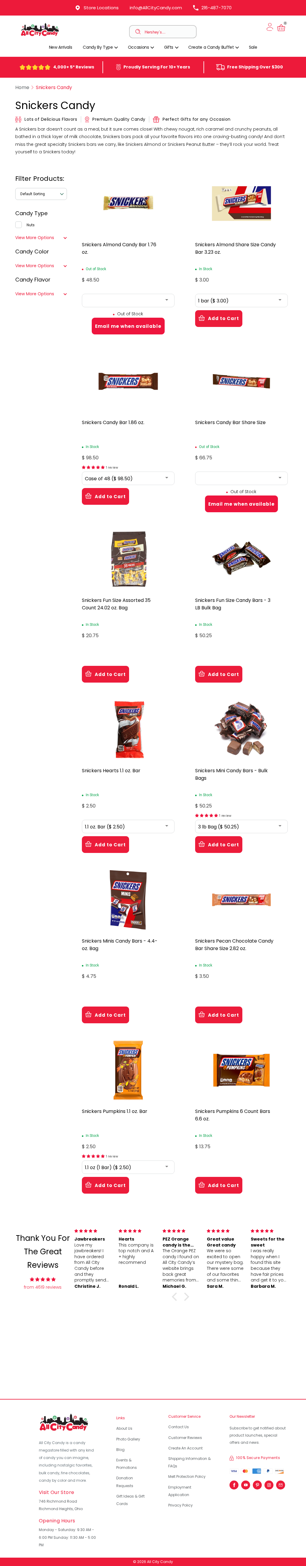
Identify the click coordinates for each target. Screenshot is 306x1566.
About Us (124, 1428)
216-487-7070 (216, 7)
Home (22, 87)
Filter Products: (39, 178)
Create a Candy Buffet (211, 47)
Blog (120, 1449)
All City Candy (160, 1561)
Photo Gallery (128, 1439)
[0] (281, 31)
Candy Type (31, 213)
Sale (253, 47)
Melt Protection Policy (187, 1476)
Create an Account (185, 1448)
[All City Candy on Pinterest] (257, 1483)
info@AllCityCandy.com (156, 7)
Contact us (178, 1426)
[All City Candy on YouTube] (245, 1483)
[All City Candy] (40, 36)
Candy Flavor (33, 279)
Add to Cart (223, 318)
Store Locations (101, 7)
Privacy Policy (180, 1505)
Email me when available (128, 326)
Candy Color (32, 251)
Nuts (31, 224)
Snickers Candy (54, 87)
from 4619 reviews (43, 1287)
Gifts (169, 47)
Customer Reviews (185, 1437)
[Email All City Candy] (280, 1483)
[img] (42, 1279)
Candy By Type (98, 47)
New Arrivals (60, 47)
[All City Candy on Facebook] (234, 1483)
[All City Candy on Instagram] (268, 1483)
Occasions (139, 47)
